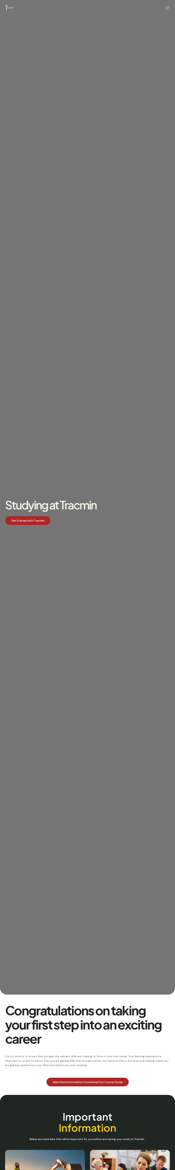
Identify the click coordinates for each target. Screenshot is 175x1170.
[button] (167, 7)
